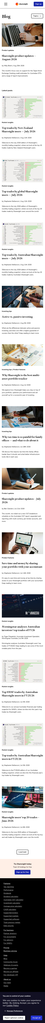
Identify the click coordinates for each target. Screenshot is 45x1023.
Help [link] (5, 955)
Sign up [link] (38, 4)
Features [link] (7, 883)
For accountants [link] (10, 937)
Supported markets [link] (11, 916)
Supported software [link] (11, 919)
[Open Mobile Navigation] (6, 4)
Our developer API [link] (11, 975)
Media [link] (6, 986)
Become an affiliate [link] (11, 971)
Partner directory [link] (10, 933)
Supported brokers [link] (11, 913)
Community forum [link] (11, 962)
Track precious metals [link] (12, 922)
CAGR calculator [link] (10, 909)
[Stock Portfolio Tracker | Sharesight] (22, 4)
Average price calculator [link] (13, 906)
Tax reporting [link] (9, 887)
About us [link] (7, 979)
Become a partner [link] (10, 968)
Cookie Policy (12, 1005)
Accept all (36, 1018)
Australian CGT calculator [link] (13, 900)
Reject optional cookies (14, 1018)
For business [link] (9, 930)
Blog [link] (5, 959)
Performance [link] (8, 890)
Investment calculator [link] (12, 903)
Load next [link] (22, 852)
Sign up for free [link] (22, 872)
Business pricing (10, 951)
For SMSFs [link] (8, 943)
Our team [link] (7, 983)
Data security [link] (9, 926)
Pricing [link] (6, 948)
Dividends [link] (7, 893)
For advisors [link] (8, 940)
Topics (35, 16)
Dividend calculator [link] (11, 896)
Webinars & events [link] (11, 965)
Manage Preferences (15, 1011)
